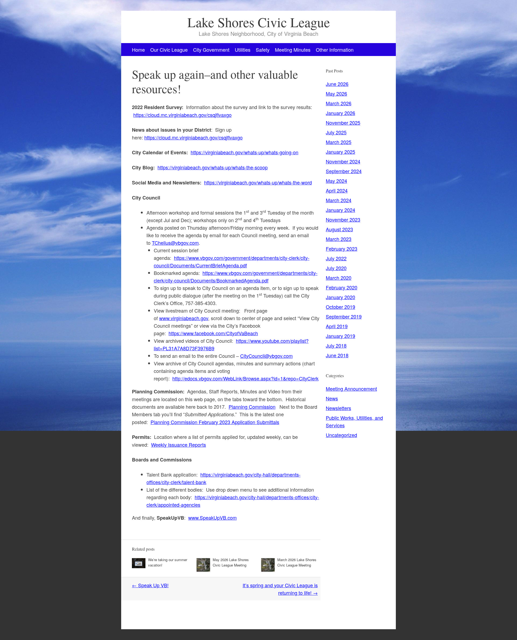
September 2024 (344, 170)
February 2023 (341, 248)
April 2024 (337, 190)
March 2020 (338, 277)
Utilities (242, 49)
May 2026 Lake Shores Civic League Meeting (231, 562)
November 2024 (343, 161)
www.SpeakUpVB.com (212, 517)
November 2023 (343, 219)
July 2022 (336, 258)
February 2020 (341, 287)
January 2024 (340, 209)
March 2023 (338, 238)
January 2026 (340, 112)
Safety (263, 49)
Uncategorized (341, 434)
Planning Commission (252, 406)
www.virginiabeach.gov (183, 317)
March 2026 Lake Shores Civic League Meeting (296, 562)
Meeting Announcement (351, 388)
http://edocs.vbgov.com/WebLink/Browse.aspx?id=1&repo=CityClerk (245, 378)
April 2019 (337, 326)
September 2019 (344, 316)
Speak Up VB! (150, 585)
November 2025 (343, 122)
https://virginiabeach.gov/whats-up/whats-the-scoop (213, 167)
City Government (211, 49)
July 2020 (336, 267)
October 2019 (340, 306)
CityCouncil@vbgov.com (266, 355)
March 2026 (338, 103)
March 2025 (338, 141)
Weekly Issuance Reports (178, 444)
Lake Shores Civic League (258, 22)
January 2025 (340, 151)
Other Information (335, 49)
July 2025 (336, 132)
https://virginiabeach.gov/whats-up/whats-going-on (244, 152)
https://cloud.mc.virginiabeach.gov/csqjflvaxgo (182, 114)
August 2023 (339, 229)
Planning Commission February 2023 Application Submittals (215, 421)
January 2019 (340, 335)
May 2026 (336, 93)
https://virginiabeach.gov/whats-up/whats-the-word (258, 182)
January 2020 (340, 296)
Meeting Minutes (292, 49)
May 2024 (336, 180)
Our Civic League (169, 49)
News (332, 398)
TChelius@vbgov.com (175, 242)
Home (138, 49)
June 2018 (337, 355)
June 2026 (337, 83)
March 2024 (338, 200)
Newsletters (338, 407)
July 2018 (336, 345)
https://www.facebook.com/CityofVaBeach (213, 333)
